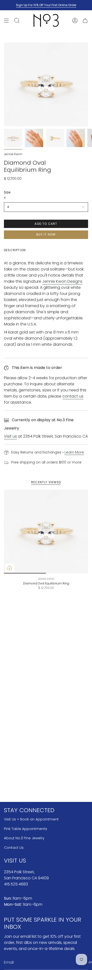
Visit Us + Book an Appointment (31, 819)
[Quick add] (9, 567)
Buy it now (46, 234)
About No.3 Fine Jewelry (24, 838)
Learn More (74, 452)
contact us (72, 396)
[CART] (85, 20)
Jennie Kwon (13, 154)
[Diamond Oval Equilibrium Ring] (46, 531)
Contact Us (14, 847)
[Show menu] (6, 20)
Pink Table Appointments (25, 828)
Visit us (10, 436)
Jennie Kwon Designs (62, 281)
